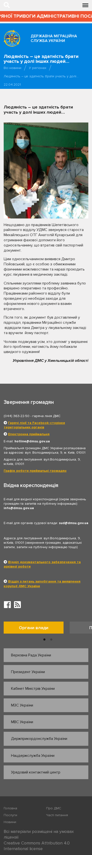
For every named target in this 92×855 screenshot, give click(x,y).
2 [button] (51, 639)
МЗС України (22, 705)
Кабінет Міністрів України (33, 688)
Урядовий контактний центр (35, 772)
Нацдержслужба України (32, 755)
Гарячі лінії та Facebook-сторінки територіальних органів (34, 425)
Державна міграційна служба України (54, 38)
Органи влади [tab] (33, 627)
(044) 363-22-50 (16, 416)
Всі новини (12, 68)
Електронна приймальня (29, 434)
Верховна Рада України (31, 655)
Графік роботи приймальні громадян (35, 471)
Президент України (28, 671)
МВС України (22, 721)
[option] (37, 629)
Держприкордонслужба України (39, 738)
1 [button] (44, 639)
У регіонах (37, 68)
